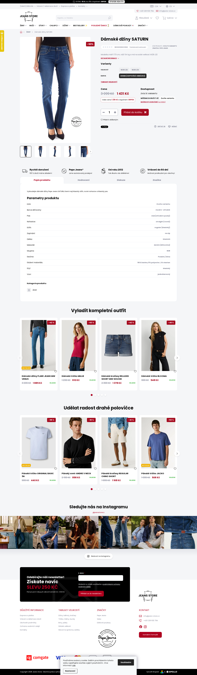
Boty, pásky (62, 623)
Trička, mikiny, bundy (66, 619)
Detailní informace (109, 58)
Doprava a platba (68, 6)
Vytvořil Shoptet (152, 672)
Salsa (99, 619)
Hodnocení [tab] (83, 180)
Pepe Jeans (101, 615)
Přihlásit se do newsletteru (91, 593)
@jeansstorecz (98, 512)
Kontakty (81, 6)
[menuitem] (23, 25)
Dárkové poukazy (104, 623)
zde (73, 665)
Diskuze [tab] (121, 180)
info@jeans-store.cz (152, 616)
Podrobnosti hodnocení (138, 47)
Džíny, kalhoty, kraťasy (67, 615)
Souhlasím (126, 662)
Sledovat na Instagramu (100, 556)
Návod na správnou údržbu (69, 630)
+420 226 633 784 (151, 620)
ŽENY (35, 290)
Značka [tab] (157, 180)
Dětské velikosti (64, 626)
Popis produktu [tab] (42, 180)
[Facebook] (140, 626)
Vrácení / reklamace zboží (47, 6)
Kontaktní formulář (150, 635)
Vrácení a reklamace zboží (30, 619)
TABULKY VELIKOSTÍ (109, 82)
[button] (91, 395)
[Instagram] (145, 626)
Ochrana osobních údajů (30, 626)
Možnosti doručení (153, 102)
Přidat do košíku (133, 112)
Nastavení (70, 671)
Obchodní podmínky (28, 623)
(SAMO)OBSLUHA (26, 6)
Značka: (160, 48)
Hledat (109, 18)
